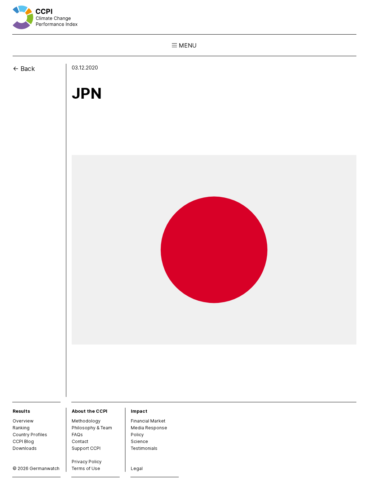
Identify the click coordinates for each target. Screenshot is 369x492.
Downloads (25, 448)
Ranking (21, 427)
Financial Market (148, 421)
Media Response (149, 427)
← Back (24, 68)
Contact (80, 441)
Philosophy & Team (92, 427)
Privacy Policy (87, 461)
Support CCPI (86, 448)
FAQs (77, 434)
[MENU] (174, 45)
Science (139, 441)
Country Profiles (30, 434)
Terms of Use (86, 468)
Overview (23, 421)
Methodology (86, 421)
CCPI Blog (23, 441)
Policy (137, 434)
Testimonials (144, 448)
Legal (137, 468)
